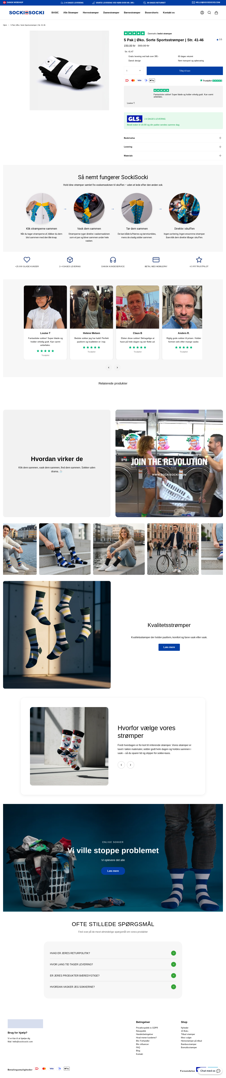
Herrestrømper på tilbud (191, 1041)
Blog (138, 1051)
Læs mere (169, 647)
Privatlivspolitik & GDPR (147, 1028)
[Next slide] (130, 765)
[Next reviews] (117, 367)
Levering (128, 147)
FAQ (138, 1047)
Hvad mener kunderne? (146, 1037)
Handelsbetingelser (144, 1034)
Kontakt (139, 1054)
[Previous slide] (121, 765)
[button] (91, 13)
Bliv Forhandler (142, 1041)
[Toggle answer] (173, 953)
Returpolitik (141, 1031)
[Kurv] (216, 13)
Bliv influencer (142, 1044)
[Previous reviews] (108, 367)
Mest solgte (186, 1037)
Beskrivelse (129, 138)
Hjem (5, 25)
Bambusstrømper (188, 1044)
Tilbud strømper (188, 1034)
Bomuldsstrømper (189, 1047)
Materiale (128, 156)
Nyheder (184, 1028)
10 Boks (184, 1031)
